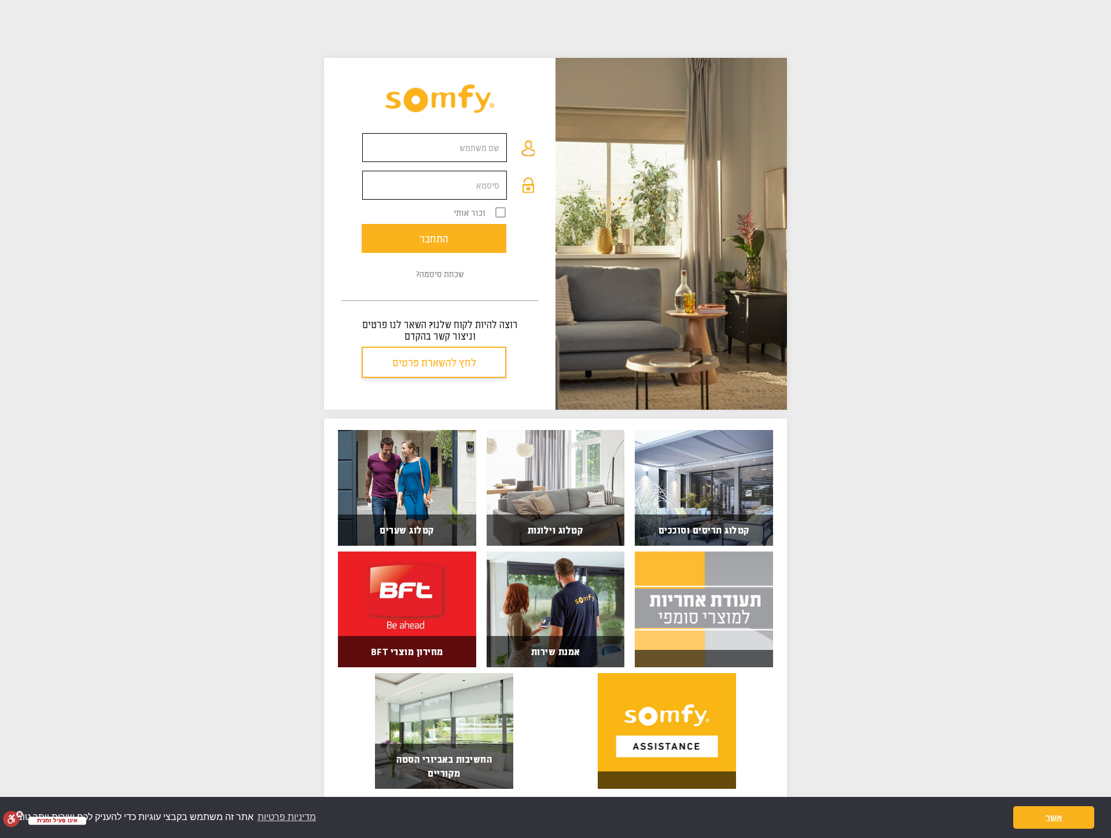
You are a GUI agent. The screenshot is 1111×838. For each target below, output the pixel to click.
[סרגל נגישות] (13, 819)
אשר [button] (1054, 817)
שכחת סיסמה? (440, 274)
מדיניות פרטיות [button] (286, 817)
